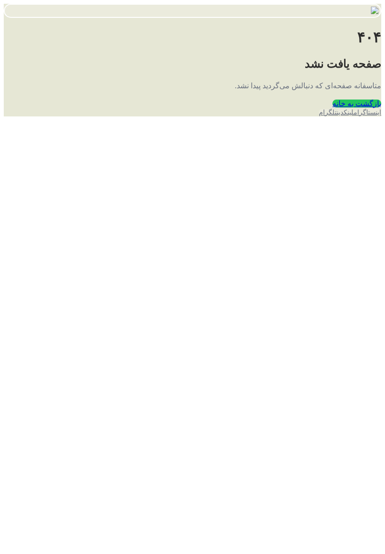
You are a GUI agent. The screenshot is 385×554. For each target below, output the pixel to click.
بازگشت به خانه (356, 104)
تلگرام (328, 112)
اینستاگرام (367, 112)
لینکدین (345, 112)
